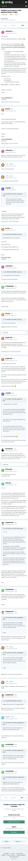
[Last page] (26, 25)
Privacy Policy (20, 853)
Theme (13, 853)
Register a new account (14, 821)
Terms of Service (11, 855)
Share (7, 841)
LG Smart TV (12, 20)
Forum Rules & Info (14, 856)
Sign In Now (14, 832)
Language (6, 853)
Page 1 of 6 (14, 25)
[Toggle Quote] (3, 194)
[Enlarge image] (24, 39)
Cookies (3, 855)
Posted (10, 33)
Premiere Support (21, 855)
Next (23, 25)
